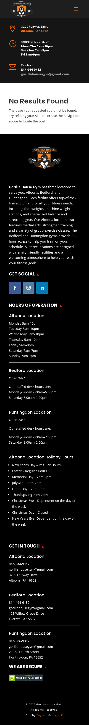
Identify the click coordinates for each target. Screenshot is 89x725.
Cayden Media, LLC (50, 715)
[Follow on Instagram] (28, 288)
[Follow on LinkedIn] (42, 288)
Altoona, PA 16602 (34, 31)
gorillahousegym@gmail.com (45, 74)
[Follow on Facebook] (15, 288)
